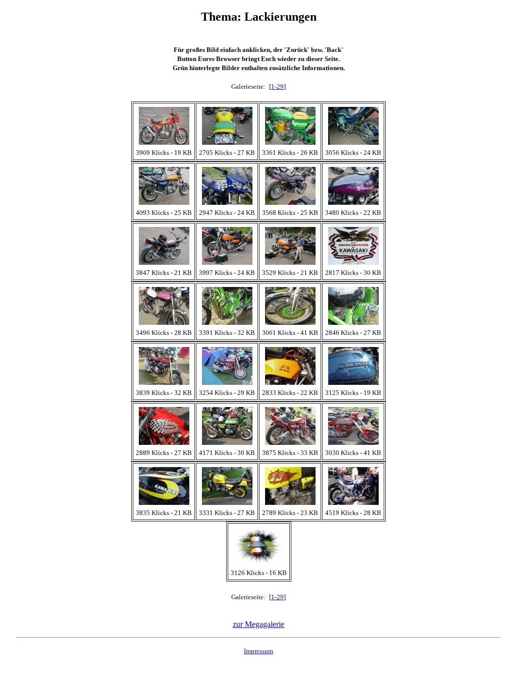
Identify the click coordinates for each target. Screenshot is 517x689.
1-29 (277, 86)
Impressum (258, 651)
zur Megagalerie (258, 624)
